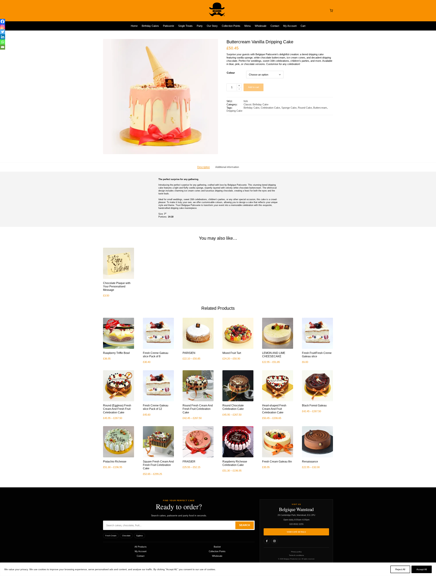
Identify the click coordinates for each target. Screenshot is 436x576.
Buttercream (320, 107)
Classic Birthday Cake (256, 104)
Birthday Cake (251, 107)
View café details (296, 532)
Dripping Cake (234, 110)
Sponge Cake (289, 107)
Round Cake (305, 107)
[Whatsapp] (2, 41)
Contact (140, 556)
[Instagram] (2, 26)
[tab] (203, 167)
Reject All (400, 569)
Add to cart (253, 87)
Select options (198, 348)
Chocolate (126, 536)
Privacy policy (296, 552)
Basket (217, 546)
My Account (140, 551)
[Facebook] (2, 21)
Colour (231, 72)
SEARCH (244, 525)
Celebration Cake (270, 107)
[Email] (2, 47)
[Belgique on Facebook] (267, 541)
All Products (141, 546)
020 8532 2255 (296, 524)
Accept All (421, 569)
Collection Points (217, 551)
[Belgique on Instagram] (274, 541)
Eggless (139, 536)
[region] (218, 569)
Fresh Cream (110, 536)
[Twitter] (2, 31)
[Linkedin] (2, 36)
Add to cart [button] (118, 278)
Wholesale (217, 556)
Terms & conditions (296, 555)
